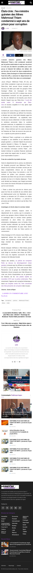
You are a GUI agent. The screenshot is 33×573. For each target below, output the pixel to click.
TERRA (25, 531)
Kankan (14, 525)
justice (15, 300)
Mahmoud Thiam (24, 300)
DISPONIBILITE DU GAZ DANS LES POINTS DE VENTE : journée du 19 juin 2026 (21, 441)
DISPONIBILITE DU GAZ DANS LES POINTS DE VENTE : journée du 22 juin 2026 (21, 422)
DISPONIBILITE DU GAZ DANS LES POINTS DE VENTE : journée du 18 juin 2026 (21, 450)
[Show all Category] (30, 395)
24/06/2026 (13, 435)
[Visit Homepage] (16, 2)
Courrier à (4, 527)
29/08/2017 (15, 28)
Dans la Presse (3, 532)
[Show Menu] (2, 2)
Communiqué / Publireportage (5, 524)
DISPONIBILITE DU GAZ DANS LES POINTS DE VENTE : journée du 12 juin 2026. (21, 469)
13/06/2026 (13, 473)
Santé (24, 524)
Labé (13, 530)
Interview (14, 523)
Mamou (14, 532)
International (16, 521)
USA (8, 303)
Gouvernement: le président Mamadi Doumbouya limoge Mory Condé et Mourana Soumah (20, 552)
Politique (25, 520)
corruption (8, 300)
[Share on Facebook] (10, 55)
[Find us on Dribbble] (20, 507)
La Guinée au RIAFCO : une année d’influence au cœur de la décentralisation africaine (16, 413)
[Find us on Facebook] (3, 507)
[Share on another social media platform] (28, 55)
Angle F (3, 518)
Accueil (3, 8)
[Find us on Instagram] (11, 507)
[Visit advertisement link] (16, 380)
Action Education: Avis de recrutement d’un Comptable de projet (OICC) (19, 432)
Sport (24, 529)
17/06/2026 (13, 464)
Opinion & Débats (25, 517)
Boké (2, 521)
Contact (19, 565)
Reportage (26, 522)
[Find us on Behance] (15, 507)
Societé (25, 527)
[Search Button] (31, 2)
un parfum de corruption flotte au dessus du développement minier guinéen (16, 263)
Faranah (14, 518)
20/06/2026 (13, 445)
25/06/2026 (6, 416)
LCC (8, 28)
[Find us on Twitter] (7, 507)
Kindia (14, 528)
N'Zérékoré (15, 534)
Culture (3, 529)
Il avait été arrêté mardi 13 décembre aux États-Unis (16, 102)
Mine (3, 303)
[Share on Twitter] (19, 55)
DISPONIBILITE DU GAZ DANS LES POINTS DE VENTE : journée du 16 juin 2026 (21, 460)
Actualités (8, 8)
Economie (15, 516)
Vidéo (24, 534)
